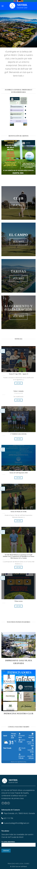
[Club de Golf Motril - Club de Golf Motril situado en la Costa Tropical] (18, 6)
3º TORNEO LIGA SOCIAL (18, 434)
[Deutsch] (19, 1)
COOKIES (26, 863)
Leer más (18, 383)
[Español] (22, 1)
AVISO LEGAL (19, 863)
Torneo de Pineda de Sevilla (18, 511)
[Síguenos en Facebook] (3, 803)
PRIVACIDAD (11, 863)
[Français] (17, 1)
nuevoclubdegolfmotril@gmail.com (16, 823)
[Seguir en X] (8, 803)
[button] (2, 6)
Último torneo (19, 601)
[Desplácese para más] (18, 43)
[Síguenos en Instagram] (5, 803)
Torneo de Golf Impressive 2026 (18, 472)
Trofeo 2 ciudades (18, 391)
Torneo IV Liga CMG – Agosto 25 (18, 374)
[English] (15, 1)
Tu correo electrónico (8, 842)
